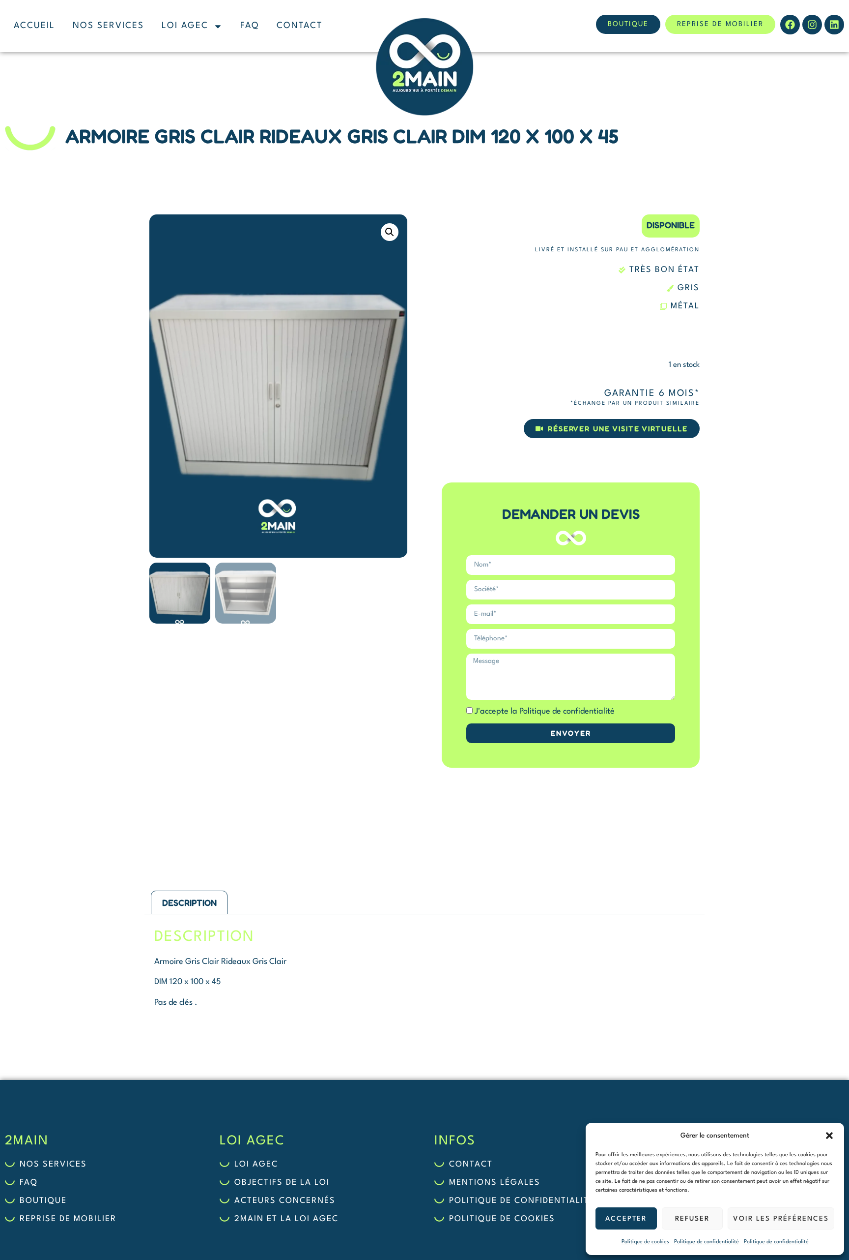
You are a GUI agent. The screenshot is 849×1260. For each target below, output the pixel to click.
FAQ (249, 26)
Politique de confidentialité (706, 1242)
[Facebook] (790, 24)
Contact (299, 26)
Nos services (108, 26)
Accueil (34, 26)
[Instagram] (812, 24)
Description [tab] (189, 902)
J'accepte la (545, 711)
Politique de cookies (645, 1242)
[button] (829, 1135)
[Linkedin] (834, 24)
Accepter (626, 1218)
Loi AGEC (185, 26)
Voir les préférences (781, 1218)
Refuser (692, 1218)
